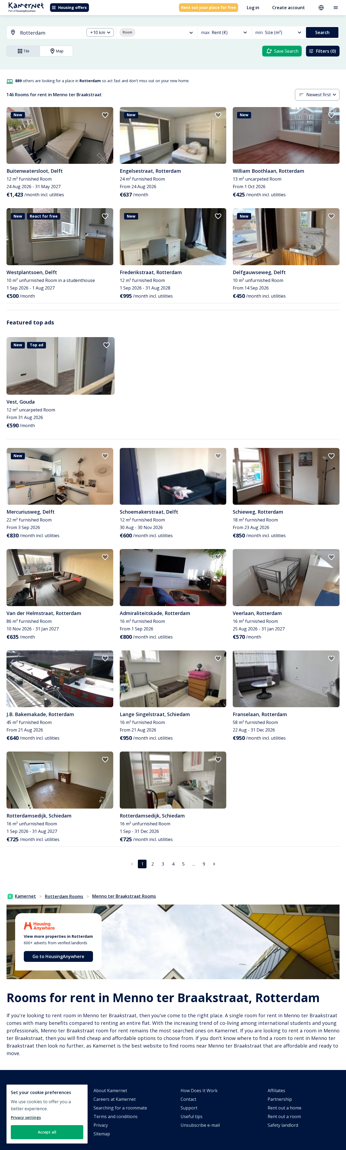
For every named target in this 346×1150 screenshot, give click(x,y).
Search (322, 32)
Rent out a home (284, 1108)
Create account (288, 8)
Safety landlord (283, 1125)
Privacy (101, 1125)
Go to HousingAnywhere (58, 956)
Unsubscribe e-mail (200, 1125)
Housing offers (72, 7)
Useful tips (191, 1116)
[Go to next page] (214, 864)
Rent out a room (284, 1116)
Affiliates (276, 1091)
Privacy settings (26, 1117)
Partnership (280, 1099)
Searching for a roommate (120, 1108)
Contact (188, 1099)
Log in (253, 8)
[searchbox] (50, 33)
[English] (321, 7)
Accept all (47, 1132)
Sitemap (102, 1134)
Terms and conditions (116, 1116)
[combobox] (42, 33)
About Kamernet (110, 1091)
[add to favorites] (105, 115)
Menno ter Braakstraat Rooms (124, 896)
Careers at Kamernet (115, 1099)
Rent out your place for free (208, 7)
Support (189, 1108)
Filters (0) (326, 51)
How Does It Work (199, 1091)
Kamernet (25, 896)
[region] (47, 1114)
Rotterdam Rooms (64, 896)
